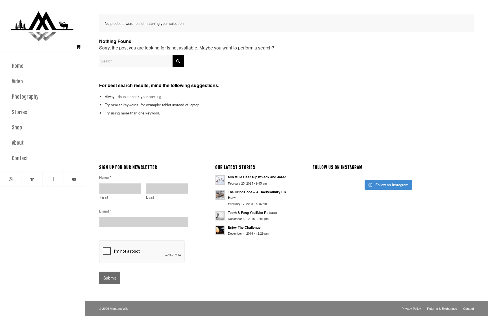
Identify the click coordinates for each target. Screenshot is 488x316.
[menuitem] (42, 66)
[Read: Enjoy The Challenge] (220, 230)
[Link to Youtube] (74, 179)
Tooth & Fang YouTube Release (252, 212)
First (103, 197)
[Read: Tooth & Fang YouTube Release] (220, 216)
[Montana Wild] (42, 26)
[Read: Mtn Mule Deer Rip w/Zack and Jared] (220, 180)
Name (105, 177)
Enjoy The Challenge (244, 227)
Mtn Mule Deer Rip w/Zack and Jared (257, 177)
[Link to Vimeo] (31, 179)
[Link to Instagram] (10, 179)
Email (105, 211)
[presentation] (142, 252)
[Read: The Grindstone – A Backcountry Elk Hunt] (220, 195)
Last (150, 197)
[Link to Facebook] (53, 179)
